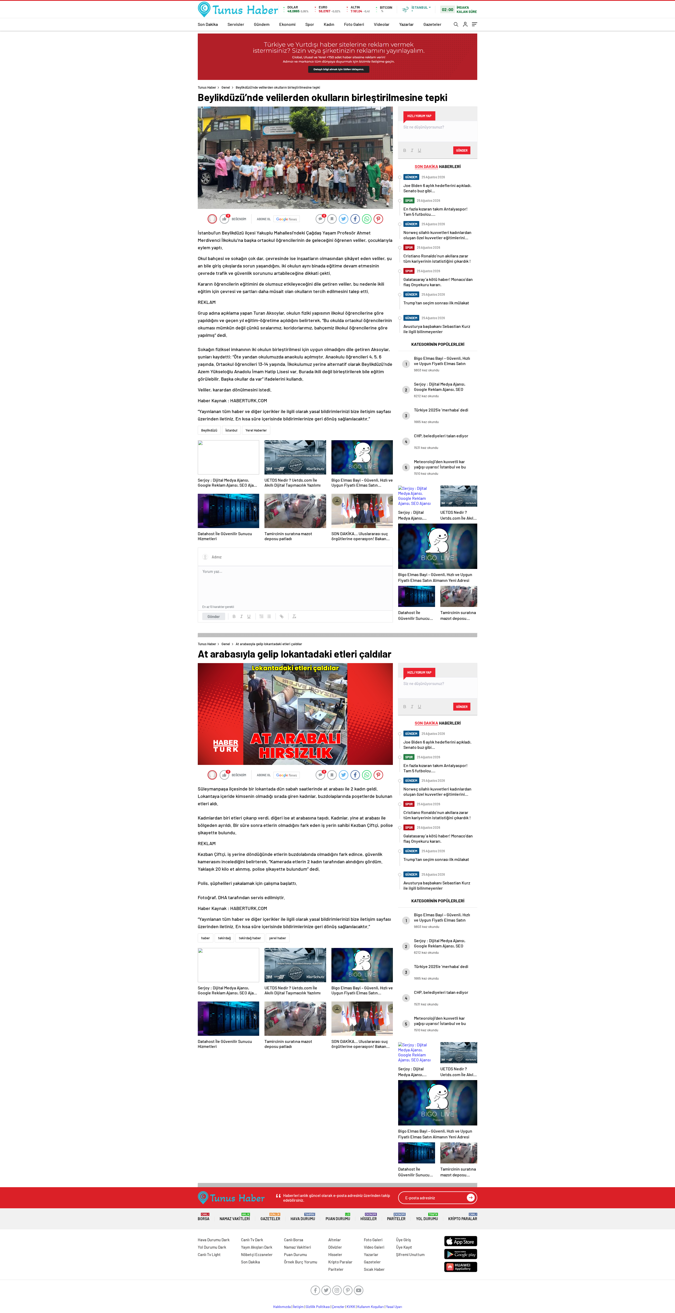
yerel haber (277, 938)
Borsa (203, 1217)
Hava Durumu (303, 1217)
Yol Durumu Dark (212, 1247)
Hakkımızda (282, 1307)
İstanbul (231, 430)
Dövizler (335, 1247)
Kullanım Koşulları (370, 1307)
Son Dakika (208, 24)
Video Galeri (374, 1247)
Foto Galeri (354, 24)
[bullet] (269, 616)
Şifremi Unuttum (410, 1254)
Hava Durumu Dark (214, 1239)
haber (205, 938)
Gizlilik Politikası (318, 1307)
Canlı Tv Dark (252, 1239)
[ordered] (261, 616)
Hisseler (368, 1217)
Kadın (329, 24)
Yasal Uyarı (394, 1307)
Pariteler (396, 1217)
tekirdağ (224, 938)
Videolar (381, 24)
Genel (225, 87)
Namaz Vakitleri (235, 1217)
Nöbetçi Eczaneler (257, 1254)
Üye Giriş (403, 1239)
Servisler (236, 24)
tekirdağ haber (250, 938)
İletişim (298, 1307)
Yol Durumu (427, 1217)
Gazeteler (432, 24)
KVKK (351, 1307)
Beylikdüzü (209, 430)
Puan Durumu (338, 1217)
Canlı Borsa (293, 1239)
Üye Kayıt (404, 1247)
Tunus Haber (207, 87)
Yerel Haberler (256, 430)
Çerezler (338, 1307)
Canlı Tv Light (209, 1254)
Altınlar (334, 1239)
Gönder (214, 616)
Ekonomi (287, 24)
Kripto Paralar (462, 1217)
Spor (309, 24)
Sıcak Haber (374, 1269)
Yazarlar (406, 24)
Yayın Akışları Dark (256, 1247)
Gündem (261, 24)
